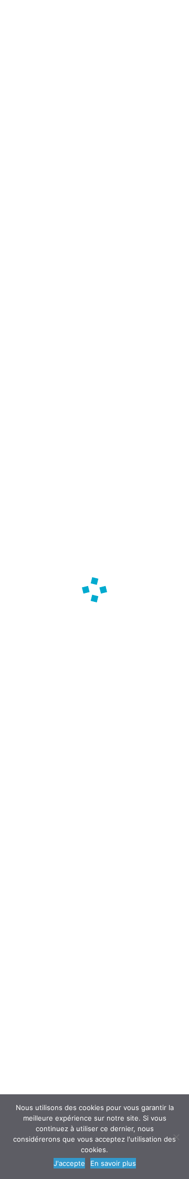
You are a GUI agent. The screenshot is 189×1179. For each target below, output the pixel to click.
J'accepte (69, 1163)
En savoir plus (113, 1163)
